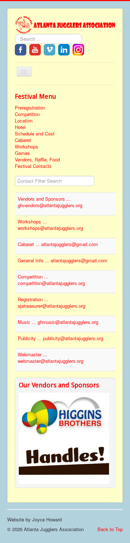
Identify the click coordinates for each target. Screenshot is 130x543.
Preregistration (30, 107)
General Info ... (34, 260)
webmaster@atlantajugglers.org (50, 360)
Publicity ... (30, 338)
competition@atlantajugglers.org (51, 283)
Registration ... (33, 299)
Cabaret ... (29, 244)
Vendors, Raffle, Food (37, 159)
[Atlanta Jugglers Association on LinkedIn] (64, 48)
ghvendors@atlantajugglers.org (50, 205)
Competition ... (33, 276)
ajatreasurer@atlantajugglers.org (51, 305)
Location (23, 120)
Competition (27, 114)
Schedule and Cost (35, 133)
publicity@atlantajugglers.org (73, 338)
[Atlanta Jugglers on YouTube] (35, 48)
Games (22, 153)
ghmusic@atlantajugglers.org (68, 322)
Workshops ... (32, 221)
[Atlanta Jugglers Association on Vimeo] (49, 48)
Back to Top (110, 529)
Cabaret (23, 140)
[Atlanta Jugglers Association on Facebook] (20, 48)
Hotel (20, 127)
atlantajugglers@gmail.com (69, 244)
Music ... (28, 322)
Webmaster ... (32, 354)
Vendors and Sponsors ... (44, 198)
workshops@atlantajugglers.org (50, 227)
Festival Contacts (33, 166)
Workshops (26, 146)
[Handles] (64, 463)
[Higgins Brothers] (64, 418)
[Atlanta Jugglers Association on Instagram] (78, 48)
